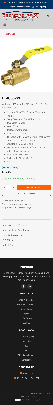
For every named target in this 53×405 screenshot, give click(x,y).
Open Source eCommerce (38, 400)
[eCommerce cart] (48, 16)
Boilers (26, 313)
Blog (27, 346)
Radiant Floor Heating (26, 304)
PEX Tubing (26, 318)
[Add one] (13, 187)
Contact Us (27, 360)
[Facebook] (23, 286)
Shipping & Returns (26, 355)
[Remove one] (4, 187)
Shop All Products (26, 300)
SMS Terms (30, 396)
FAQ (26, 350)
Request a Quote (26, 337)
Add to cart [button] (35, 187)
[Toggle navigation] (4, 24)
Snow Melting (26, 309)
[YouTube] (29, 286)
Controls (26, 323)
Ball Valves (10, 34)
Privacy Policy (36, 393)
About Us (26, 341)
